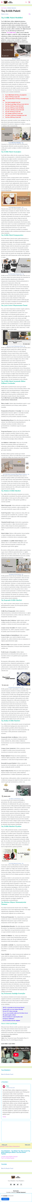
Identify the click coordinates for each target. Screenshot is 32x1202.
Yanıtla (4, 1116)
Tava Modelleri (20, 1180)
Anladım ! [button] (5, 1199)
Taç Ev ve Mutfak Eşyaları (7, 1158)
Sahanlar (13, 1192)
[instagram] (21, 1184)
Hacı (7, 1086)
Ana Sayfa (3, 8)
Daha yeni (4, 1144)
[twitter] (17, 1184)
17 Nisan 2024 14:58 (10, 1087)
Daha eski (27, 1144)
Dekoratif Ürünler (4, 1146)
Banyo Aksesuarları (14, 1146)
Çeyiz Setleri (4, 1043)
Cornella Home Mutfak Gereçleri (9, 1156)
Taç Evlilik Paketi (11, 32)
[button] (2, 2)
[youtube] (14, 1184)
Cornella (8, 1192)
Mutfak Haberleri (12, 8)
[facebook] (11, 1184)
